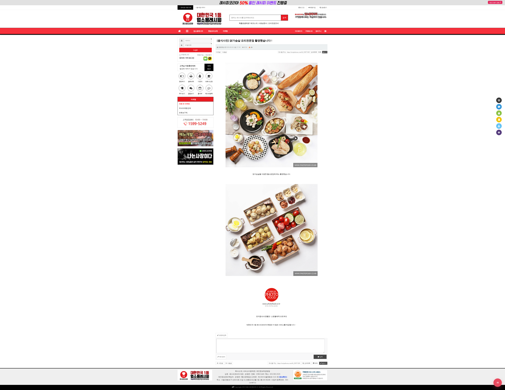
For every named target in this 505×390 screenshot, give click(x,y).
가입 (313, 7)
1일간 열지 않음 (494, 2)
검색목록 (314, 52)
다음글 (224, 52)
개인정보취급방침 (263, 371)
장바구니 (318, 31)
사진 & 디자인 (184, 104)
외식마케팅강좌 (185, 108)
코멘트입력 (222, 335)
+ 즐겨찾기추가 (200, 7)
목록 (319, 52)
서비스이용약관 (249, 371)
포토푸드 (221, 47)
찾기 (324, 7)
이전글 (218, 52)
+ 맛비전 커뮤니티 (185, 7)
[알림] (499, 119)
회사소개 (238, 371)
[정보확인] (283, 377)
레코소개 (254, 23)
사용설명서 (263, 23)
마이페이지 (298, 31)
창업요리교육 (213, 31)
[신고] (249, 47)
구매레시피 (308, 31)
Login (195, 50)
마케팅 (225, 31)
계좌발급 (209, 67)
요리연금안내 (273, 23)
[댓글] (499, 106)
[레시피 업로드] (499, 126)
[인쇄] (251, 47)
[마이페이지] (499, 113)
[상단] (499, 132)
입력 (321, 357)
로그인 (302, 7)
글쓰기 (325, 52)
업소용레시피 (198, 31)
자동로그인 (185, 55)
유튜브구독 (183, 113)
